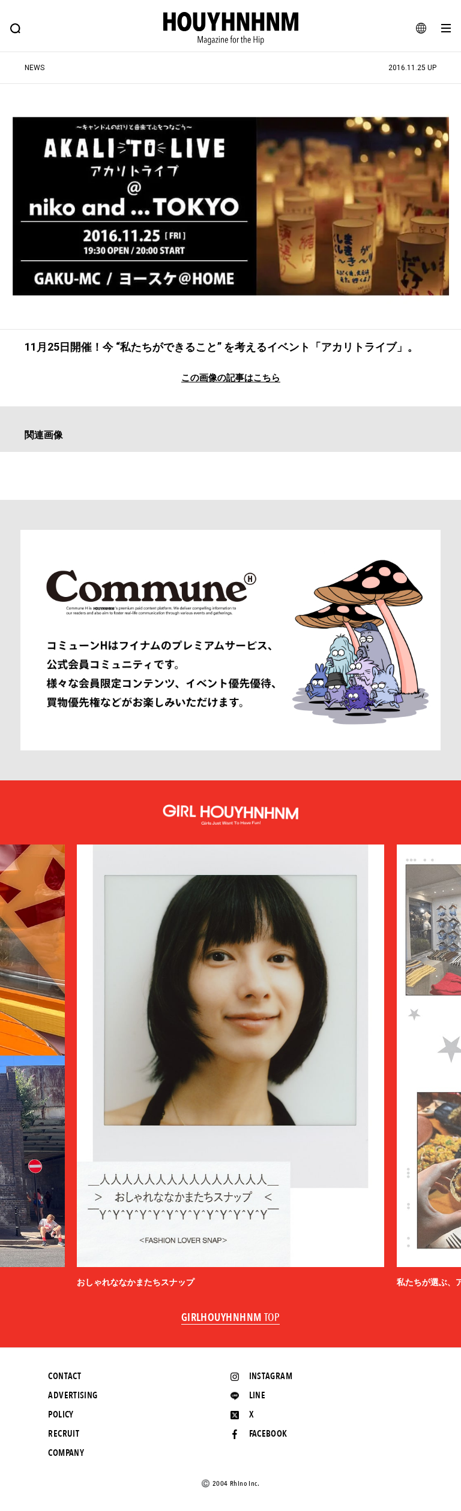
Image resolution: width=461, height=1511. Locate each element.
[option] (230, 1067)
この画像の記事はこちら (230, 377)
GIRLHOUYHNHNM (230, 1318)
